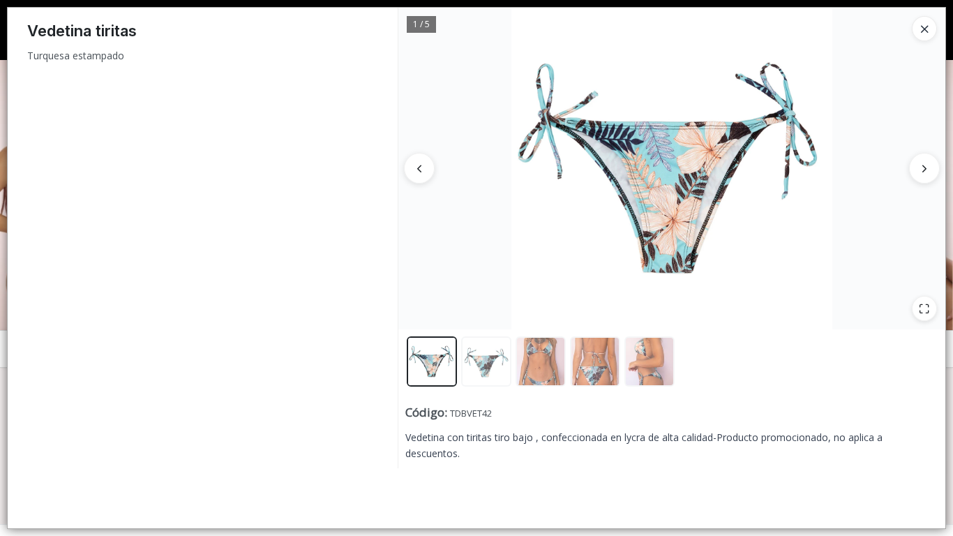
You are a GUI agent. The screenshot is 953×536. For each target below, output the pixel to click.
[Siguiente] (924, 168)
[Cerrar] (924, 28)
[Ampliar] (924, 308)
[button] (432, 361)
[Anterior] (419, 168)
